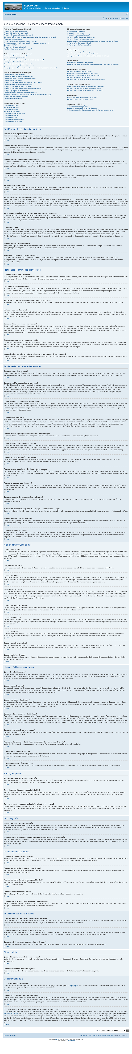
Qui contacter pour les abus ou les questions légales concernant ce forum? (90, 110)
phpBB (57, 1039)
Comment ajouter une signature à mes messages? (19, 78)
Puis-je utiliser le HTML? (11, 107)
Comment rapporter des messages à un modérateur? (20, 92)
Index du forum (11, 14)
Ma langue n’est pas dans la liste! (14, 62)
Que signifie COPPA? (10, 45)
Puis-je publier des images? (12, 111)
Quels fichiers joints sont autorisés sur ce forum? (82, 97)
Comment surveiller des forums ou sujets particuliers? (84, 88)
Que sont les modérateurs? (75, 33)
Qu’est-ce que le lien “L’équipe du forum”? (80, 45)
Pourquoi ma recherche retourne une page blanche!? (83, 75)
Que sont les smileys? (11, 109)
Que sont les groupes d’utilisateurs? (78, 35)
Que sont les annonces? (11, 115)
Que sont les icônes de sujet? (13, 121)
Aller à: (98, 1030)
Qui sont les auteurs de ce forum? (78, 106)
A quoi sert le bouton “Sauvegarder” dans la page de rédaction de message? (27, 94)
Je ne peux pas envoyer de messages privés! (81, 52)
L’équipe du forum (85, 1035)
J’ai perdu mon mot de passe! (13, 39)
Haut (7, 140)
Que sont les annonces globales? (14, 113)
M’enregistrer (114, 18)
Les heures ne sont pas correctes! (15, 58)
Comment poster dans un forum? (14, 74)
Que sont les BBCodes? (11, 105)
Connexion (124, 18)
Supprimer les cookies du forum (103, 1035)
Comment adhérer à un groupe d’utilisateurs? (81, 37)
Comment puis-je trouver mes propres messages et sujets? (86, 79)
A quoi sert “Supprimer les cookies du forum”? (18, 49)
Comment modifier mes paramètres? (15, 56)
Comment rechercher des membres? (78, 77)
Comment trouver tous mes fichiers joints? (80, 99)
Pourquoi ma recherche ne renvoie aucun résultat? (83, 73)
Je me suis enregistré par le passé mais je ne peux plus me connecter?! (26, 43)
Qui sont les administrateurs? (76, 31)
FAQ (106, 18)
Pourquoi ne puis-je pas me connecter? (16, 31)
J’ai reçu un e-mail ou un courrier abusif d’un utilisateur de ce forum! (88, 56)
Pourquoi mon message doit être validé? (16, 96)
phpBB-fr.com (71, 1040)
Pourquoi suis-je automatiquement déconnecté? (19, 35)
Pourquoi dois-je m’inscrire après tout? (16, 33)
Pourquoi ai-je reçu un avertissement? (16, 90)
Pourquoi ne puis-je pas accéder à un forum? (18, 86)
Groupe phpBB (73, 986)
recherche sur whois (11, 1014)
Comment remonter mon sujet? (13, 98)
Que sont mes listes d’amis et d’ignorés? (80, 62)
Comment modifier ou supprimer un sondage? (18, 84)
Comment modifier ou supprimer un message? (18, 76)
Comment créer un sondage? (13, 81)
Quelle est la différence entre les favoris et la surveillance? (85, 86)
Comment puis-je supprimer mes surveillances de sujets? (85, 90)
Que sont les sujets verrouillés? (14, 119)
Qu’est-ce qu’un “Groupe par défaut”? (79, 43)
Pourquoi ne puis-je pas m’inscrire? (15, 47)
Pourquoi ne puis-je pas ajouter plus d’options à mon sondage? (23, 82)
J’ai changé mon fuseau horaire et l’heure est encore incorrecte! (24, 60)
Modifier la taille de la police (126, 14)
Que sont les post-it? (10, 117)
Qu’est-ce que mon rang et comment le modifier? (19, 66)
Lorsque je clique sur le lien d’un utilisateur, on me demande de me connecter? (30, 68)
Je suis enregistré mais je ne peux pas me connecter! (20, 41)
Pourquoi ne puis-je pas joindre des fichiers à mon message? (23, 88)
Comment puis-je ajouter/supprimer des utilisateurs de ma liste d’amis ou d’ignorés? (93, 64)
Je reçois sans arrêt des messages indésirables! (82, 54)
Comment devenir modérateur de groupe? (80, 39)
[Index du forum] (13, 6)
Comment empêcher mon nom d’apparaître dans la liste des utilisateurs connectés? (30, 37)
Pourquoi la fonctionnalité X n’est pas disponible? (82, 108)
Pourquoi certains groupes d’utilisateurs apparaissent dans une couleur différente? (93, 41)
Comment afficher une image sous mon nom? (18, 64)
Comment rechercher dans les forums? (79, 71)
